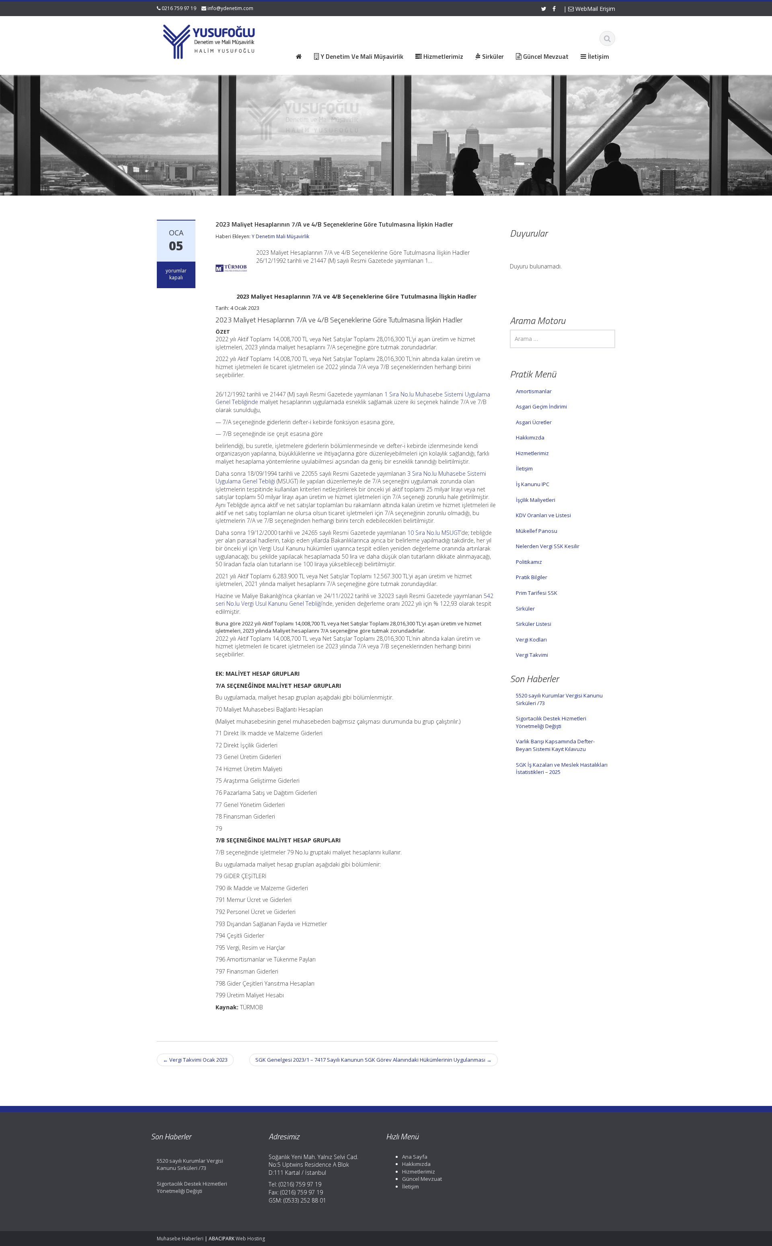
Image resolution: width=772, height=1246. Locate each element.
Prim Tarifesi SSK (536, 592)
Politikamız (529, 561)
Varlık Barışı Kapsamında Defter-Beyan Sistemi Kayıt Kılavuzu (555, 745)
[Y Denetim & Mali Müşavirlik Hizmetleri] (209, 40)
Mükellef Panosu (536, 530)
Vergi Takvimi (532, 654)
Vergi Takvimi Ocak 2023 (195, 1059)
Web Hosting (250, 1238)
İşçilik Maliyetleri (535, 499)
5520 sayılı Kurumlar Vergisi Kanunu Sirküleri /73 (559, 699)
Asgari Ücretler (534, 422)
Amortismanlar (534, 391)
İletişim (524, 468)
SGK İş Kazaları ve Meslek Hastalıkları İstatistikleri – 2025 (562, 768)
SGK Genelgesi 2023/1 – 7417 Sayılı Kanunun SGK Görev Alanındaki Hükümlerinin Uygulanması (373, 1059)
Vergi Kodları (531, 639)
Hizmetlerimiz (532, 453)
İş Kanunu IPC (532, 484)
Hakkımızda (530, 437)
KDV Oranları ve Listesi (543, 515)
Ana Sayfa (414, 1156)
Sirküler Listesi (533, 623)
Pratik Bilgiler (531, 577)
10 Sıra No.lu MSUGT (433, 532)
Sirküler (525, 608)
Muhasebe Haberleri (180, 1238)
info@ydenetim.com (230, 8)
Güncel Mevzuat (422, 1179)
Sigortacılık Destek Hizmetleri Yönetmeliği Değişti (551, 722)
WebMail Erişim (594, 8)
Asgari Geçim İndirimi (541, 406)
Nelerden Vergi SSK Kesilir (547, 546)
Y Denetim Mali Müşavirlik (280, 236)
